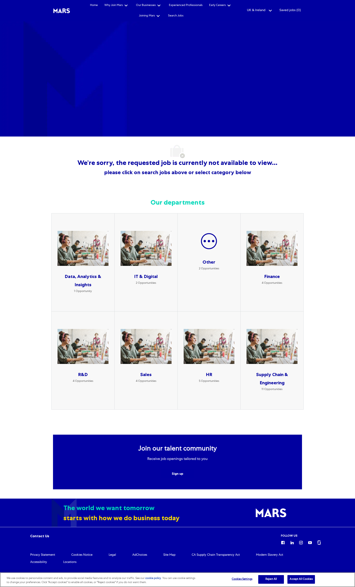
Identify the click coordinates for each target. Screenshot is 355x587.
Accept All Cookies (301, 579)
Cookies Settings (242, 579)
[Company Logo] (61, 11)
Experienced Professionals (186, 5)
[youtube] (310, 542)
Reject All (271, 579)
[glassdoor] (319, 542)
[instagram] (301, 542)
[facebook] (283, 542)
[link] (39, 536)
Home (94, 5)
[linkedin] (292, 542)
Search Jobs (175, 15)
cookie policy (153, 578)
